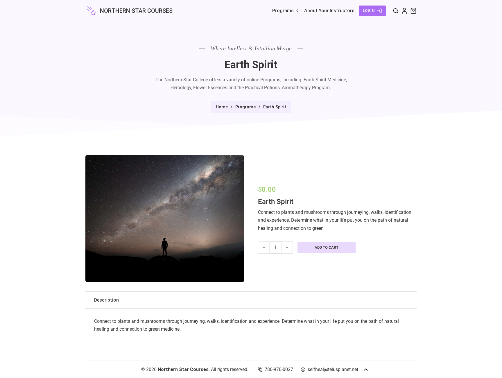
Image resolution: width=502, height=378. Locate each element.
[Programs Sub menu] (297, 10)
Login (369, 10)
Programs (283, 10)
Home (222, 107)
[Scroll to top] (365, 369)
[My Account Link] (404, 10)
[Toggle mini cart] (413, 11)
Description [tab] (106, 300)
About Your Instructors (329, 10)
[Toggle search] (396, 11)
